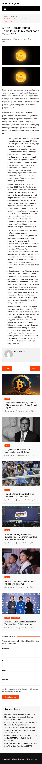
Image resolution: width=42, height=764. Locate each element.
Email (4, 670)
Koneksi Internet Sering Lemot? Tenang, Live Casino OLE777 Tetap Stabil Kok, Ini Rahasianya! (20, 738)
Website (5, 679)
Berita (6, 42)
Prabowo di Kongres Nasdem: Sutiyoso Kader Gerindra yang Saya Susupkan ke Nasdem (20, 537)
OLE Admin (8, 39)
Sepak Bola (15, 618)
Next (33, 368)
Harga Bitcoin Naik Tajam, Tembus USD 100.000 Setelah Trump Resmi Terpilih (20, 405)
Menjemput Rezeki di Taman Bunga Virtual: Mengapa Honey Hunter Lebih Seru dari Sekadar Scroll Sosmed (20, 717)
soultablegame (11, 3)
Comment (6, 648)
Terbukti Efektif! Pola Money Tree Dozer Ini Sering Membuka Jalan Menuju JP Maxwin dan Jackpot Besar (19, 730)
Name (4, 661)
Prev (8, 368)
